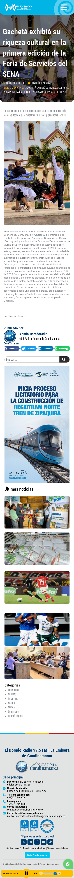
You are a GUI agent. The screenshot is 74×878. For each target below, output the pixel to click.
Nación (11, 702)
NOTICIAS (12, 694)
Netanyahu (13, 698)
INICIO (6, 87)
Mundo (11, 707)
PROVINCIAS (13, 689)
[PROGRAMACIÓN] (4, 873)
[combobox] (31, 359)
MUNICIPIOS (17, 87)
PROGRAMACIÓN (12, 874)
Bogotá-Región (15, 715)
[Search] (64, 359)
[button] (12, 348)
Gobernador (14, 711)
